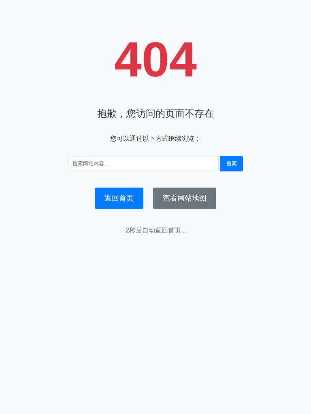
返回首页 (119, 198)
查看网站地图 (185, 198)
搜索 (231, 164)
